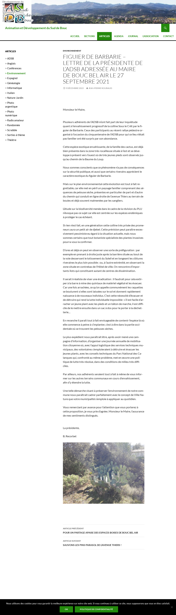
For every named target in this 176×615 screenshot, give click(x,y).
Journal (133, 36)
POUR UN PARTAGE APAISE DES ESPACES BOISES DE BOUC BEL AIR (100, 530)
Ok (66, 609)
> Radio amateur (14, 120)
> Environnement (15, 73)
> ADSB (9, 58)
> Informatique (13, 87)
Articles (104, 36)
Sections (89, 36)
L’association (151, 36)
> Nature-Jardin (14, 97)
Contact (168, 36)
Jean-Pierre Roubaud (100, 88)
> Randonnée (12, 125)
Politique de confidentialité (96, 609)
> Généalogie (12, 83)
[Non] (171, 607)
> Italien (10, 92)
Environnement (72, 50)
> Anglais (10, 63)
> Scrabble (11, 130)
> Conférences (13, 68)
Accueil (75, 36)
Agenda (118, 36)
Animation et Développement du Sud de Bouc (36, 28)
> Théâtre (10, 139)
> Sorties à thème (15, 134)
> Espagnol (11, 78)
